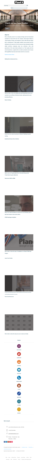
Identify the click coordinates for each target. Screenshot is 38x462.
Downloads (7, 459)
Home (6, 457)
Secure (19, 389)
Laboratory (19, 357)
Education (19, 373)
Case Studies (23, 457)
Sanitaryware (19, 381)
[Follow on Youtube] (8, 442)
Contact (19, 459)
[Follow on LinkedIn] (6, 442)
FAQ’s (11, 459)
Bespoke (19, 413)
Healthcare (19, 349)
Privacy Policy (31, 447)
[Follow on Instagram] (12, 442)
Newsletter (15, 459)
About (9, 457)
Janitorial (19, 365)
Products (18, 457)
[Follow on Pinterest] (10, 442)
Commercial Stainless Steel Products (16, 23)
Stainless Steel (13, 457)
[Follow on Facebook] (4, 442)
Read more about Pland (9, 54)
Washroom (19, 397)
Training (27, 457)
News (30, 457)
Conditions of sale (24, 447)
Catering (19, 405)
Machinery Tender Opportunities (26, 459)
